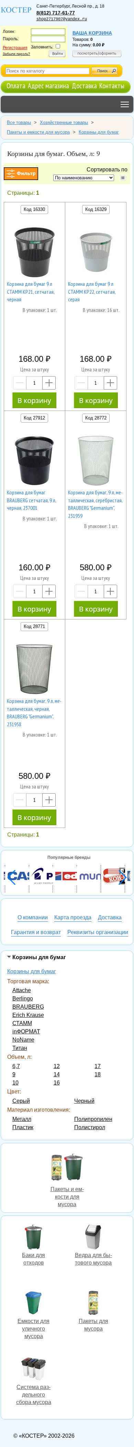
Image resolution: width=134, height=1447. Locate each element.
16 (57, 1083)
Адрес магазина (48, 85)
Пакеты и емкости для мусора (67, 1167)
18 (97, 1074)
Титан (19, 1048)
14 (57, 1074)
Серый (21, 1101)
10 (15, 1083)
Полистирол (89, 1127)
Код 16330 (34, 209)
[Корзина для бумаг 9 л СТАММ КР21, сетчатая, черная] (34, 253)
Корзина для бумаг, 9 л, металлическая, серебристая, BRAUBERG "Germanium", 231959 (95, 504)
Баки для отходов (34, 1238)
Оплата (16, 85)
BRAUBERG (28, 1007)
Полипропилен (93, 1119)
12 (57, 1066)
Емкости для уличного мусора (34, 1303)
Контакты (111, 85)
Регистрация (15, 47)
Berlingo (22, 998)
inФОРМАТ (26, 1031)
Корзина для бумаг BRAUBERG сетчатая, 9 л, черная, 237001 (31, 500)
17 (97, 1066)
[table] (123, 178)
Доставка (84, 85)
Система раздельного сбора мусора (34, 1369)
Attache (21, 990)
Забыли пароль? (16, 54)
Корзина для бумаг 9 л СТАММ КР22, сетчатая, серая (91, 291)
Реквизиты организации (97, 932)
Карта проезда (72, 917)
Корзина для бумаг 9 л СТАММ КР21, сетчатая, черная (30, 291)
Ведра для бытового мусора (93, 1238)
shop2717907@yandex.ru (61, 19)
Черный (84, 1101)
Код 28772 (96, 417)
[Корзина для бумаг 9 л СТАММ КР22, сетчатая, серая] (96, 253)
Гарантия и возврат (36, 932)
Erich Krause (28, 1015)
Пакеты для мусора (93, 1303)
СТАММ (22, 1023)
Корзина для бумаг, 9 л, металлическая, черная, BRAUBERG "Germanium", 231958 (34, 712)
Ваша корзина (92, 33)
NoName (23, 1040)
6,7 (16, 1066)
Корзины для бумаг (31, 971)
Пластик (22, 1127)
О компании (33, 917)
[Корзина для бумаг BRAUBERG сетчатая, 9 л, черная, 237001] (34, 462)
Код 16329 (96, 209)
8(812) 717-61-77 (55, 12)
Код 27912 (34, 417)
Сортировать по (108, 169)
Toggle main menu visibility (125, 104)
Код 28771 (34, 626)
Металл (21, 1119)
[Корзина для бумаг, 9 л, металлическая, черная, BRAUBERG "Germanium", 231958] (34, 670)
